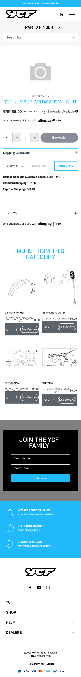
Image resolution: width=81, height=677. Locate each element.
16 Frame (47, 383)
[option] (40, 72)
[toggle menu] (72, 13)
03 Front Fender (14, 312)
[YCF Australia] (22, 13)
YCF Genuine (41, 95)
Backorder (59, 137)
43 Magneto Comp (53, 312)
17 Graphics (12, 383)
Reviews (10, 212)
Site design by (36, 664)
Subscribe (40, 478)
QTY (9, 329)
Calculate (66, 165)
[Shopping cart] (61, 14)
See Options (29, 329)
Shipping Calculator (16, 153)
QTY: (5, 137)
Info (58, 120)
